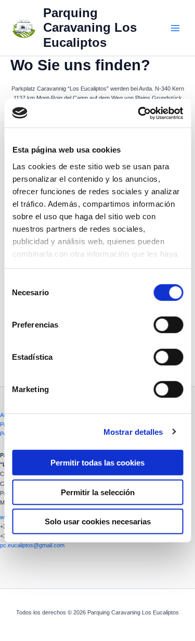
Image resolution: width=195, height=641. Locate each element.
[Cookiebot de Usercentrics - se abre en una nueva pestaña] (139, 113)
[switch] (168, 325)
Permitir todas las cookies (97, 462)
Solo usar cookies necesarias (98, 521)
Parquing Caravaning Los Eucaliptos (90, 27)
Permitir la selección (98, 491)
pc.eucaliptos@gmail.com (32, 545)
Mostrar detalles (133, 431)
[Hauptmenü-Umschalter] (175, 27)
